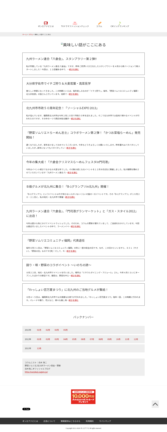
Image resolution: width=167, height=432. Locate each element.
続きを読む (74, 69)
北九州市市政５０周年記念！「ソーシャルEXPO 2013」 (62, 108)
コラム (99, 26)
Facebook (143, 421)
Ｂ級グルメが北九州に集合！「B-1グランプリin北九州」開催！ (67, 186)
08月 (101, 339)
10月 (118, 339)
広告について (49, 421)
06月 (83, 339)
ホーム (24, 34)
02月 (48, 329)
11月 (127, 339)
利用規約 (90, 421)
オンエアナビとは (46, 26)
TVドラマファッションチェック (75, 26)
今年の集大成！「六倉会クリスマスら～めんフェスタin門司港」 (68, 162)
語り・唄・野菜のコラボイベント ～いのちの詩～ (58, 265)
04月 (65, 339)
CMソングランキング (120, 26)
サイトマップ (105, 421)
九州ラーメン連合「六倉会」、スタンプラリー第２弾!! (61, 59)
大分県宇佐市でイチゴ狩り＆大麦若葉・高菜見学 (58, 83)
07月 (92, 339)
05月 (65, 329)
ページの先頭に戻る (155, 404)
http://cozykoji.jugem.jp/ (36, 371)
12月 (136, 339)
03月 (57, 329)
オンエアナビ (83, 9)
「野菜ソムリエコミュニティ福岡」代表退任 (55, 240)
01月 (39, 329)
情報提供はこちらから (70, 421)
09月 (109, 339)
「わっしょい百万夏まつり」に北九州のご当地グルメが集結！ (67, 289)
